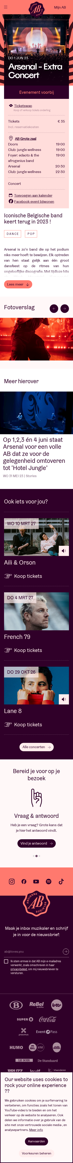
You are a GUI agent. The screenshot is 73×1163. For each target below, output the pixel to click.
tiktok (61, 881)
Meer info (36, 1130)
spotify (49, 881)
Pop (31, 234)
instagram (12, 881)
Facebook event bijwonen (34, 201)
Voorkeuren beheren (36, 1153)
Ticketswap (23, 105)
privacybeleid (19, 969)
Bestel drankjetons (34, 843)
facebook (23, 881)
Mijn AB (60, 7)
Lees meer (15, 284)
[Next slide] (64, 308)
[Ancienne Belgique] (36, 9)
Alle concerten (34, 746)
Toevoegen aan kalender (33, 195)
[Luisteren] (64, 551)
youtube (36, 881)
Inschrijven (66, 952)
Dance (13, 234)
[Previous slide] (54, 308)
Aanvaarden (36, 1141)
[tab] (33, 856)
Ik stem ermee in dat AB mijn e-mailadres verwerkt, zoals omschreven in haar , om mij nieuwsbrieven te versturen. (36, 967)
